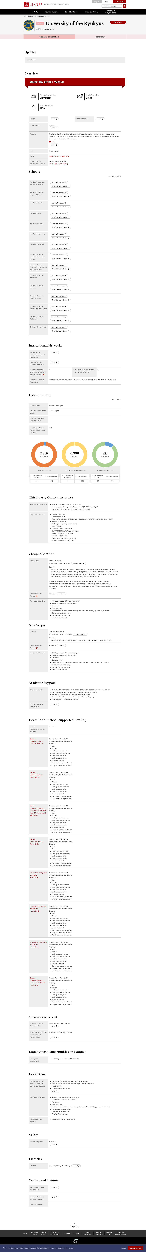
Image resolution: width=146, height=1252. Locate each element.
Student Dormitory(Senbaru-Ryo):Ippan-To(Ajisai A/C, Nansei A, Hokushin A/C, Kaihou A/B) (38, 810)
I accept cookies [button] (136, 1248)
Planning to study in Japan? (55, 1233)
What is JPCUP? (91, 12)
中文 (106, 2)
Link (53, 119)
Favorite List (120, 1)
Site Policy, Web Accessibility (121, 1233)
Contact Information (99, 1233)
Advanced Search (51, 12)
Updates (67, 1233)
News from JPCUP (87, 1233)
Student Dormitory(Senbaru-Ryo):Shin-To (36, 841)
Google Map (77, 563)
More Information (58, 182)
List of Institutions (71, 12)
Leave (123, 1248)
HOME (35, 12)
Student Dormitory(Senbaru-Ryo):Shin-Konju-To (36, 741)
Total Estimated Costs (59, 186)
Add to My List (118, 22)
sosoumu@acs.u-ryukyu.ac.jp (59, 156)
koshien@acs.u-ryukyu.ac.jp (58, 164)
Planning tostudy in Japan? (111, 12)
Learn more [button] (69, 1248)
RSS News (76, 1233)
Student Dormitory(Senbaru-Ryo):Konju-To (36, 774)
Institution (31, 16)
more (53, 142)
